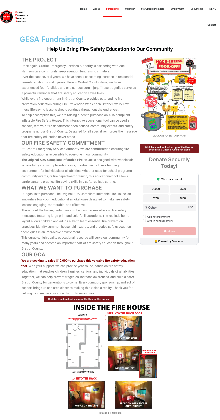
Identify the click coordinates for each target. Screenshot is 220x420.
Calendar (130, 8)
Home (83, 8)
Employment (177, 8)
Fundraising (112, 8)
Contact (211, 24)
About (96, 8)
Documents (197, 8)
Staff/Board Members (152, 8)
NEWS (212, 8)
